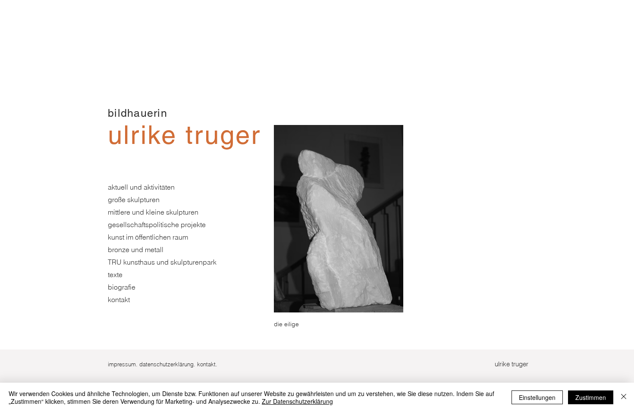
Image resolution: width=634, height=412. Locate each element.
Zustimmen (590, 397)
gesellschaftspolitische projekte (157, 224)
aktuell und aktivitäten (141, 187)
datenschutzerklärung (166, 364)
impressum (122, 364)
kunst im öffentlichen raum (148, 237)
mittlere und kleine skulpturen (153, 212)
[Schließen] (623, 397)
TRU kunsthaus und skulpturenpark (162, 262)
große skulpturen (134, 199)
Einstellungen (537, 397)
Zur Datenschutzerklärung (297, 401)
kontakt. (207, 364)
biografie (121, 287)
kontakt (119, 299)
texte (115, 274)
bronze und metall (135, 249)
